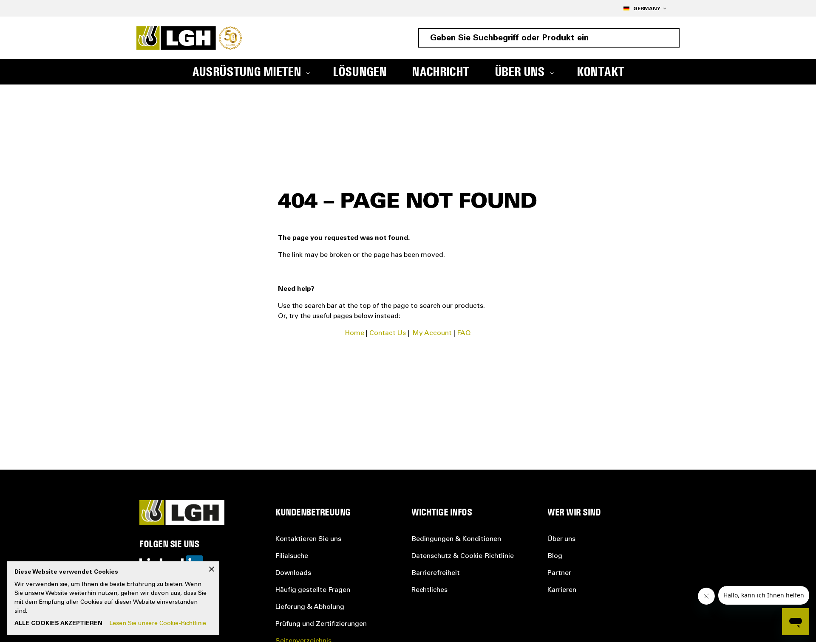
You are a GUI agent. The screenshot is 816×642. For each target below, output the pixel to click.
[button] (644, 8)
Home (354, 333)
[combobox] (549, 38)
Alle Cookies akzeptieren (58, 624)
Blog (554, 556)
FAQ (464, 333)
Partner (559, 573)
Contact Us (387, 333)
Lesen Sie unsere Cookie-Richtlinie (157, 624)
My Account (432, 333)
